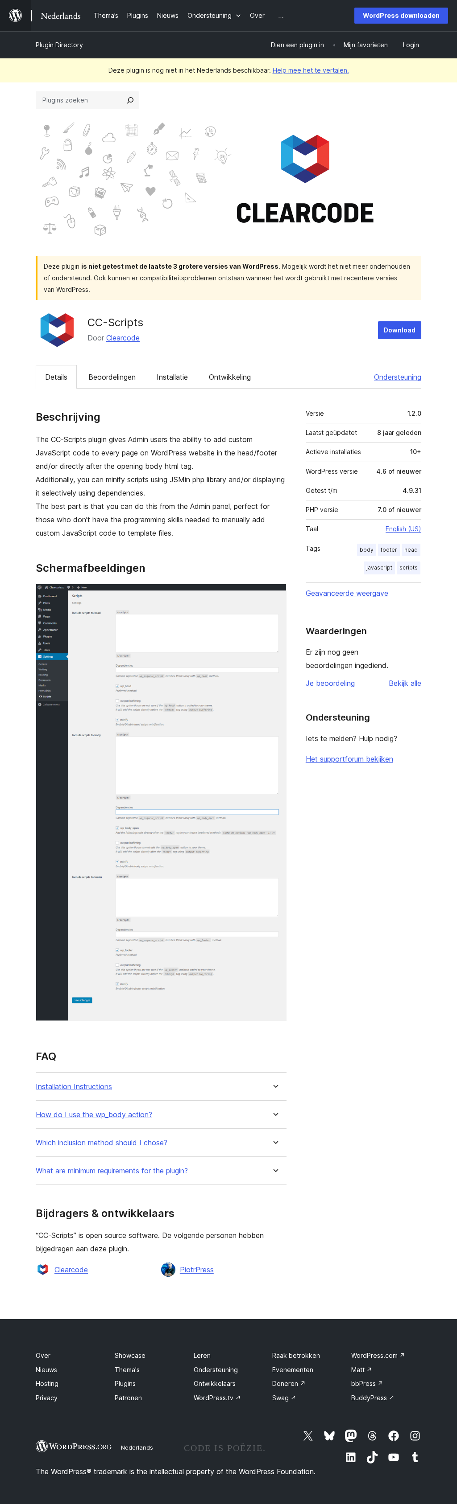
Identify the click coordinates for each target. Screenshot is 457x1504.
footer (389, 549)
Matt (361, 1369)
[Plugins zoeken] (130, 100)
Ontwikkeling (230, 377)
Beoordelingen (112, 377)
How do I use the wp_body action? (94, 1115)
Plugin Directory (59, 45)
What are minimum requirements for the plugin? (112, 1171)
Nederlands (137, 1447)
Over (43, 1355)
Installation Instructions (74, 1086)
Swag (284, 1398)
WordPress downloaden (401, 15)
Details (56, 377)
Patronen (128, 1398)
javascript (379, 567)
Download (399, 330)
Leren (202, 1355)
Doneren (289, 1383)
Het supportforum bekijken (349, 758)
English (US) (403, 529)
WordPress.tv (217, 1398)
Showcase (130, 1355)
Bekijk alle (405, 683)
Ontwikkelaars (215, 1383)
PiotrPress (197, 1269)
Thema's (127, 1369)
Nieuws (46, 1369)
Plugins (125, 1383)
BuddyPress (373, 1398)
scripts (408, 567)
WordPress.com (378, 1355)
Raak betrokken (296, 1355)
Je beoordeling (330, 683)
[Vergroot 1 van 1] (274, 595)
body (367, 549)
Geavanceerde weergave (347, 593)
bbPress (367, 1383)
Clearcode (123, 337)
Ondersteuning (397, 377)
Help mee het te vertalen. (311, 70)
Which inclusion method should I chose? (101, 1143)
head (411, 549)
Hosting (47, 1383)
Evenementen (292, 1369)
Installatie (172, 377)
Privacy (47, 1398)
